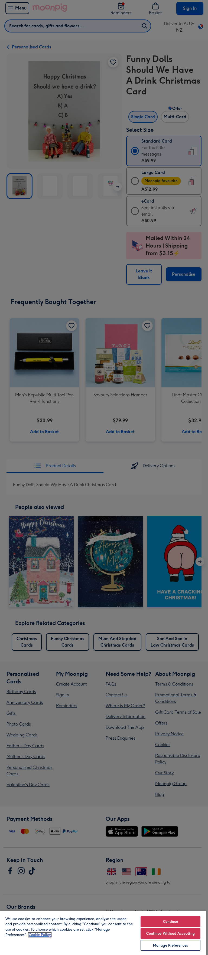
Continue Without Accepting (170, 933)
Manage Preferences (170, 945)
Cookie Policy (40, 935)
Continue (170, 922)
